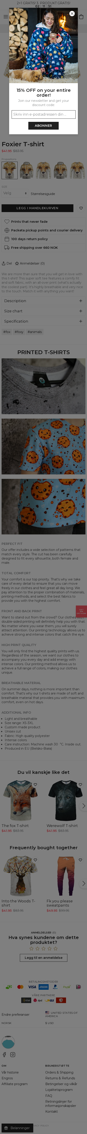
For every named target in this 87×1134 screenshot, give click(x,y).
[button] (43, 567)
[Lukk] (72, 13)
